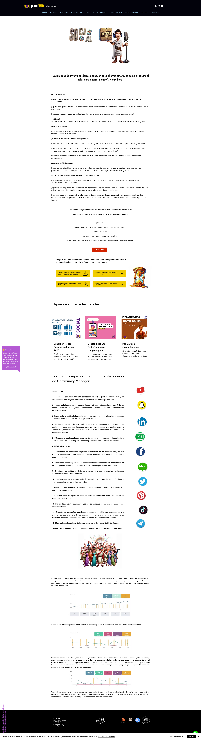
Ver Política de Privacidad (106, 737)
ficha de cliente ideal (111, 272)
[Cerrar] (198, 736)
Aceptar (191, 737)
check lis (70, 272)
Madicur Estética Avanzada (62, 578)
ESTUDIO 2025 (72, 283)
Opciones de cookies (177, 737)
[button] (64, 12)
